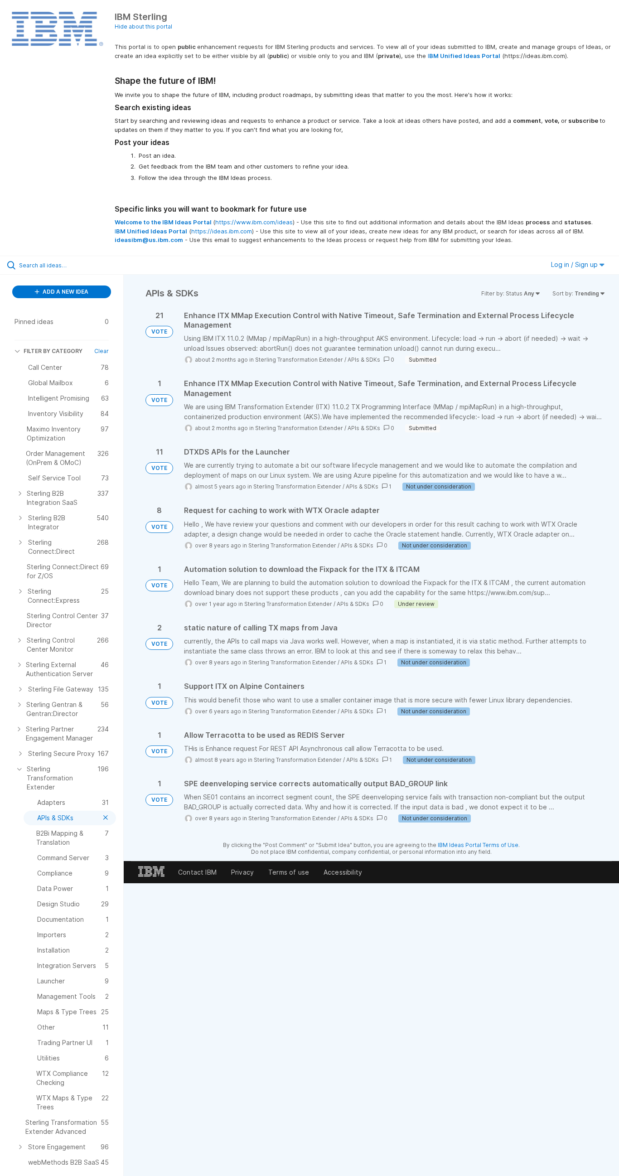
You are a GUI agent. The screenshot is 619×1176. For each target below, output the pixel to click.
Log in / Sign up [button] (575, 264)
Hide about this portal (143, 26)
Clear (101, 351)
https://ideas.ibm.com (221, 231)
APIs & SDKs (364, 359)
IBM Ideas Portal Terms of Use (478, 845)
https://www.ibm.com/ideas (254, 222)
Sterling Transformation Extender (299, 359)
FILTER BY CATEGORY (53, 351)
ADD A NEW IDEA (64, 291)
